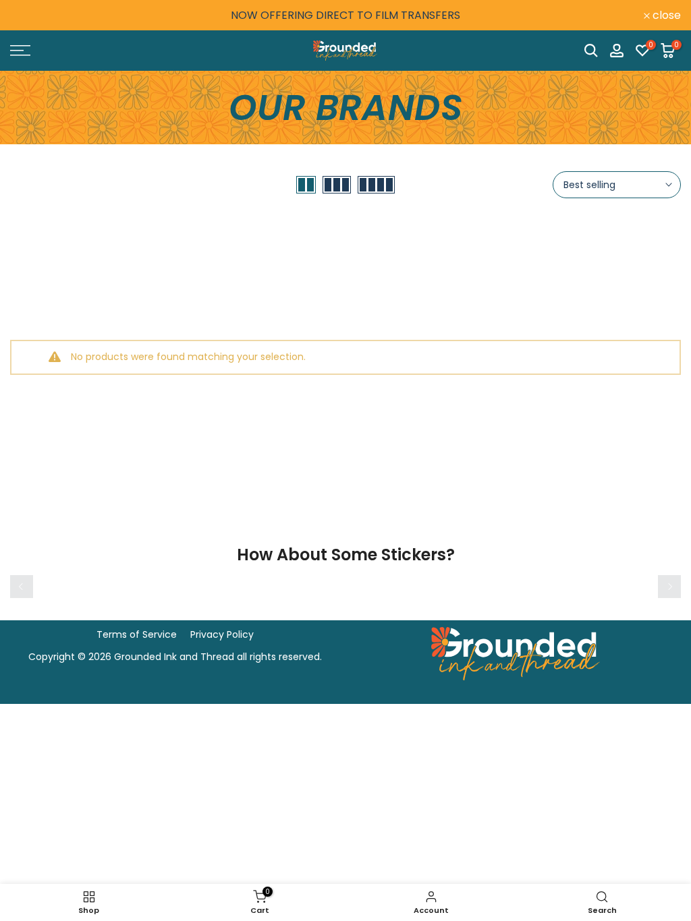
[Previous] (21, 586)
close (31, 15)
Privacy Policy (222, 634)
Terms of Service (136, 634)
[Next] (669, 586)
